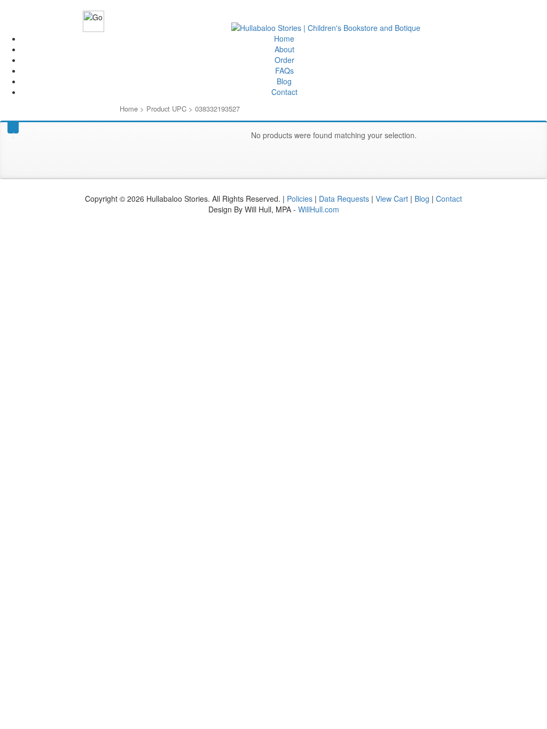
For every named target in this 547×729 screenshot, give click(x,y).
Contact (284, 91)
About (284, 49)
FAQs (284, 70)
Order (284, 59)
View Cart (392, 198)
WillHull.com (318, 209)
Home (284, 38)
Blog (284, 81)
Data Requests (344, 198)
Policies (299, 198)
